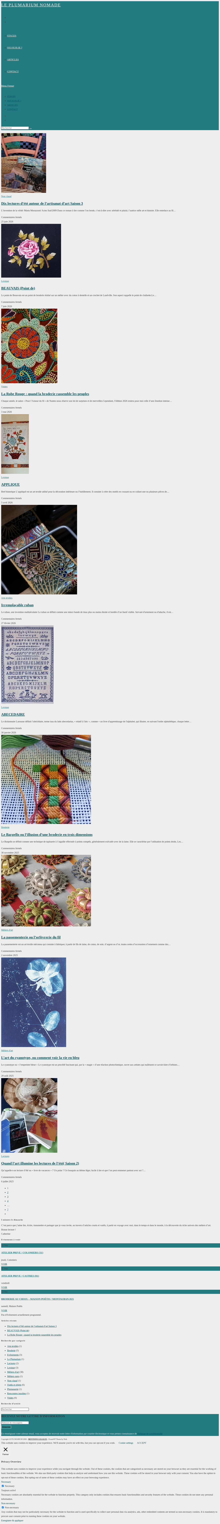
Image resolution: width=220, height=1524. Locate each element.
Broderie (5, 827)
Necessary (10, 1486)
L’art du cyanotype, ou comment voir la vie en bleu (40, 1058)
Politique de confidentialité (150, 1433)
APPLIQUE (10, 484)
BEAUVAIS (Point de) (18, 288)
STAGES (11, 96)
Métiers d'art (7, 930)
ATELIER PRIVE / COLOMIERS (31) (22, 1252)
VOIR (4, 1264)
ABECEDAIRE (13, 714)
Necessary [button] (6, 1482)
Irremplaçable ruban (17, 605)
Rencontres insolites (16, 1393)
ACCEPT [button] (141, 1443)
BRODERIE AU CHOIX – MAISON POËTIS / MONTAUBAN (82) (37, 1299)
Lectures (5, 1156)
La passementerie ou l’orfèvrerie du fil (31, 937)
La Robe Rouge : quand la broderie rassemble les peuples (45, 394)
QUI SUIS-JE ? (14, 101)
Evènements (13, 1355)
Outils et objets (14, 1385)
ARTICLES (12, 105)
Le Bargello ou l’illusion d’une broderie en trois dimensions (46, 834)
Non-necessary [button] (8, 1503)
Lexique (5, 281)
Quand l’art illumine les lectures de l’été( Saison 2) (40, 1163)
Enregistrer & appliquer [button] (12, 1520)
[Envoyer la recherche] (30, 128)
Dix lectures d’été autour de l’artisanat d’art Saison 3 (42, 203)
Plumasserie (12, 1389)
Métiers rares (13, 1376)
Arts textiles (6, 598)
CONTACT (12, 109)
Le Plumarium (14, 1359)
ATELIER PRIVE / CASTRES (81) (20, 1275)
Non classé (6, 196)
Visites (4, 386)
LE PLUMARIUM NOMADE (31, 5)
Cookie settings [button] (126, 1443)
